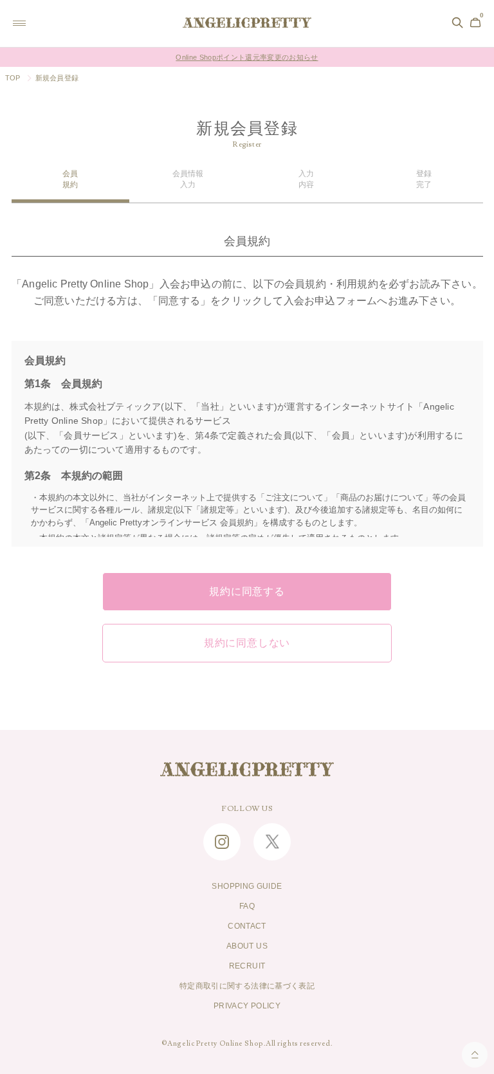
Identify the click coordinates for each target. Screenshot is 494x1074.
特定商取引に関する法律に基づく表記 (247, 985)
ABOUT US (247, 946)
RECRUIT (247, 965)
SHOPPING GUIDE (247, 886)
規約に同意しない (247, 643)
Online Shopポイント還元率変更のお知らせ (247, 57)
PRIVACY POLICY (247, 1005)
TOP (13, 78)
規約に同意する (247, 591)
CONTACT (247, 926)
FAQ (247, 906)
